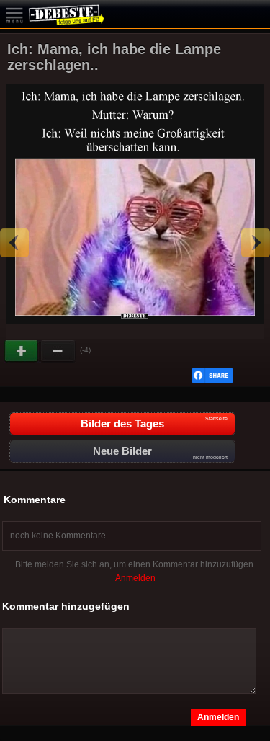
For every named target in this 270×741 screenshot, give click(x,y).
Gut (22, 351)
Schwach (58, 351)
